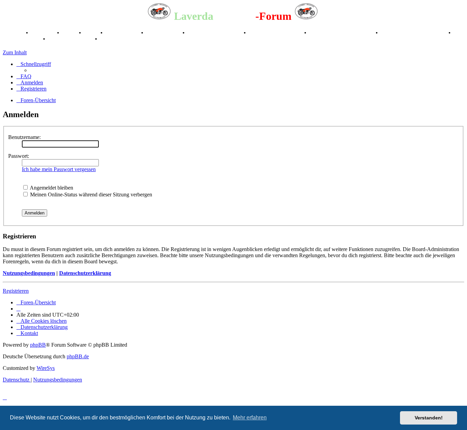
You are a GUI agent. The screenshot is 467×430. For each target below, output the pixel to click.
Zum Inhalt (15, 52)
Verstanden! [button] (429, 417)
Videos (91, 33)
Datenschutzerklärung (85, 273)
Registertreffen (122, 33)
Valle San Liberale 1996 (214, 33)
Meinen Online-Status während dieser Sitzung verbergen (90, 194)
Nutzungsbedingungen (29, 273)
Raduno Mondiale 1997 (276, 33)
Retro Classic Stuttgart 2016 (341, 33)
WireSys (46, 368)
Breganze (14, 33)
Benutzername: (24, 137)
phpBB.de (78, 356)
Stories (70, 33)
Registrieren (16, 291)
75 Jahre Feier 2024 (71, 39)
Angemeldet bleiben (51, 188)
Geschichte (43, 33)
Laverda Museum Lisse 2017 (414, 33)
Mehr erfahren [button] (250, 417)
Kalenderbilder (163, 33)
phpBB (38, 345)
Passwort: (18, 156)
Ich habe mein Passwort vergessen (59, 169)
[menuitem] (23, 76)
